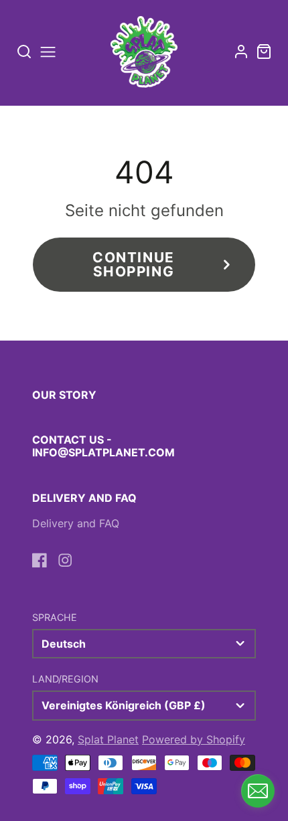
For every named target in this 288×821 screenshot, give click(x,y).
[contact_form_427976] (258, 791)
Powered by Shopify (193, 739)
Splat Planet (108, 739)
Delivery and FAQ (75, 523)
